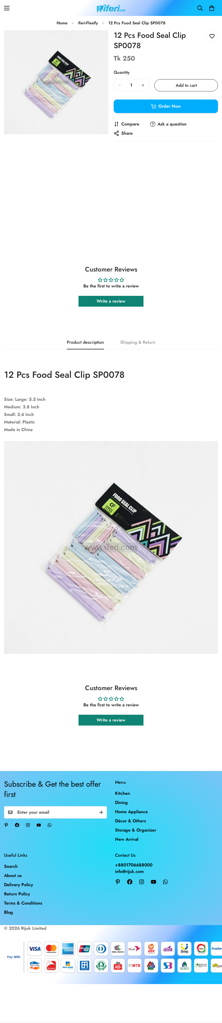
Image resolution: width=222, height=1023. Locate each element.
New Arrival (126, 839)
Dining (121, 802)
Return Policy (17, 894)
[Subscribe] (101, 812)
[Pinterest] (6, 825)
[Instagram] (28, 825)
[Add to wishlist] (212, 36)
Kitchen (122, 793)
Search (11, 866)
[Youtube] (39, 825)
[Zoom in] (99, 42)
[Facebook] (17, 825)
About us (13, 875)
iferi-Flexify (88, 23)
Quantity (122, 72)
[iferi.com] (111, 8)
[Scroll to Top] (211, 993)
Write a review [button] (111, 301)
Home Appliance (131, 812)
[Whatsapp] (49, 825)
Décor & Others (130, 821)
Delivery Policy (18, 885)
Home (62, 23)
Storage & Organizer (135, 830)
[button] (211, 8)
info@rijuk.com (129, 871)
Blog (8, 912)
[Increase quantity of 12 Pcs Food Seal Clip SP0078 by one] (143, 85)
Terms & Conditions (23, 903)
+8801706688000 (133, 865)
